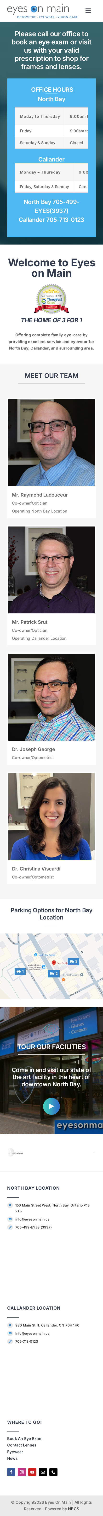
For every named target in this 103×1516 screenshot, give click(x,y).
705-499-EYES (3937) (33, 1227)
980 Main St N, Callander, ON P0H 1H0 (47, 1325)
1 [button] (22, 971)
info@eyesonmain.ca (32, 1219)
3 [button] (75, 961)
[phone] (53, 1472)
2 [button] (56, 973)
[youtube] (32, 1472)
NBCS (73, 1508)
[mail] (43, 1472)
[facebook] (11, 1472)
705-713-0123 (26, 1341)
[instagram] (22, 1472)
